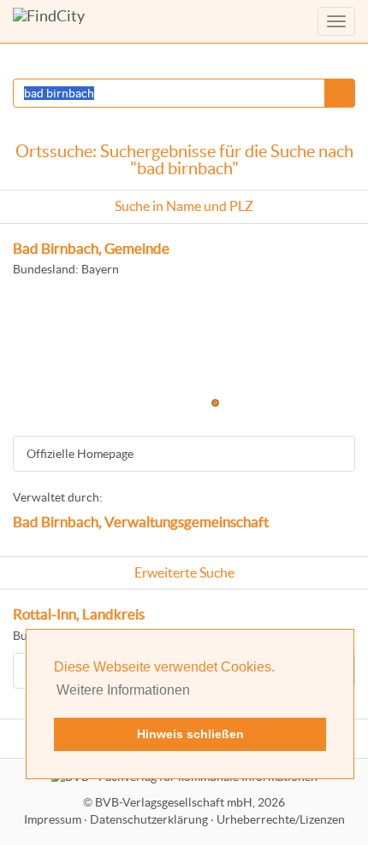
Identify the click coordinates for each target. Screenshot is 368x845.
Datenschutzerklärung (149, 819)
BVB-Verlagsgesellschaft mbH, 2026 (190, 802)
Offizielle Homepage (80, 454)
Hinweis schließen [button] (190, 734)
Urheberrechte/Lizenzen (281, 819)
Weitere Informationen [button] (123, 690)
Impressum (52, 819)
